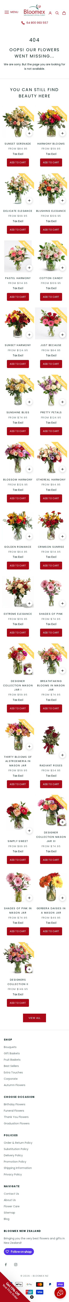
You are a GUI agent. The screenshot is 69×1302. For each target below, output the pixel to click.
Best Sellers (11, 1066)
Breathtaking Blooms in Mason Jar (51, 685)
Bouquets (10, 1047)
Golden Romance (17, 547)
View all (34, 1018)
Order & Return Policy (18, 1143)
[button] (60, 1293)
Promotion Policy (15, 1162)
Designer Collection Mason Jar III (51, 837)
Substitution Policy (16, 1149)
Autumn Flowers (14, 1085)
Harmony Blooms (51, 144)
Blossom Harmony (18, 479)
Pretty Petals (51, 412)
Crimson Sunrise (51, 547)
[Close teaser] (32, 1297)
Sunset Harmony (18, 345)
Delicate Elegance (18, 211)
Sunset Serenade (18, 144)
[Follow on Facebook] (6, 1264)
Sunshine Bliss (18, 412)
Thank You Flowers (16, 1117)
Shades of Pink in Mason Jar (18, 910)
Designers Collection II (17, 982)
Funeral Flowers (14, 1111)
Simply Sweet (18, 841)
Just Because (51, 345)
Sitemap (9, 1213)
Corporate (11, 1079)
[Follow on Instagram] (16, 1264)
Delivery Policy (13, 1155)
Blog (6, 1219)
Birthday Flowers (14, 1104)
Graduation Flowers (17, 1123)
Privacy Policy (13, 1174)
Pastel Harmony (18, 278)
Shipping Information (18, 1168)
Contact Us (11, 1194)
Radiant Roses (51, 765)
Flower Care (12, 1206)
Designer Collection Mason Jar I (18, 685)
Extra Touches (13, 1072)
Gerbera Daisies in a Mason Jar (51, 910)
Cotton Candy (51, 278)
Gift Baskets (12, 1053)
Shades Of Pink (51, 614)
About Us (10, 1200)
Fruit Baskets (12, 1060)
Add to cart (18, 162)
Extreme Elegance (18, 614)
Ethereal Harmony (51, 479)
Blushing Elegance (51, 211)
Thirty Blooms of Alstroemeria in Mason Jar (18, 761)
